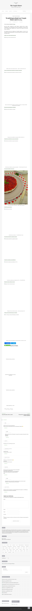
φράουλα (6, 552)
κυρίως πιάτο (3, 549)
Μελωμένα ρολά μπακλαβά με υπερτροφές (10, 107)
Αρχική (3, 11)
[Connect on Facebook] (3, 563)
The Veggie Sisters (16, 5)
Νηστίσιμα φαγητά (10, 546)
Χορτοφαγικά (18, 546)
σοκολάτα (12, 409)
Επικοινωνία (15, 11)
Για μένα (6, 11)
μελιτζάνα (14, 549)
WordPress (20, 609)
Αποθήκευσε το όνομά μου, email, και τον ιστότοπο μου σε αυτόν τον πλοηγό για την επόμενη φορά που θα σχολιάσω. (16, 518)
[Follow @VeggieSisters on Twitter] (6, 563)
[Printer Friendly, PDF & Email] (7, 345)
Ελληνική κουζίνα (4, 546)
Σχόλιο (5, 499)
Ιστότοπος (5, 514)
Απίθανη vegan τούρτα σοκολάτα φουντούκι (10, 35)
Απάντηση (7, 437)
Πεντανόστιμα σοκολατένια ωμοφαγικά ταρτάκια (10, 236)
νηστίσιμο (24, 549)
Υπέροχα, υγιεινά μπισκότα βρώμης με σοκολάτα (10, 312)
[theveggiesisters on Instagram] (10, 563)
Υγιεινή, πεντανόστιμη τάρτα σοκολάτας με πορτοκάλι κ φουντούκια (13, 70)
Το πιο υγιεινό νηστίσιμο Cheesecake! (9, 168)
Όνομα (5, 509)
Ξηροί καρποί (14, 546)
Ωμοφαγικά (27, 546)
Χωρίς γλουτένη (23, 546)
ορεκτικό (27, 549)
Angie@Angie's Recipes (8, 448)
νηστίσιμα (9, 409)
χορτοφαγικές (9, 552)
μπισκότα (17, 549)
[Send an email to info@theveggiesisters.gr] (13, 563)
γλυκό (6, 409)
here (14, 24)
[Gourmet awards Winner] (5, 603)
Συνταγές (10, 11)
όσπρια (13, 552)
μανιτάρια (10, 549)
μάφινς (7, 549)
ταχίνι (3, 552)
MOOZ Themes (14, 609)
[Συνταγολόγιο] (4, 538)
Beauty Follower (7, 457)
